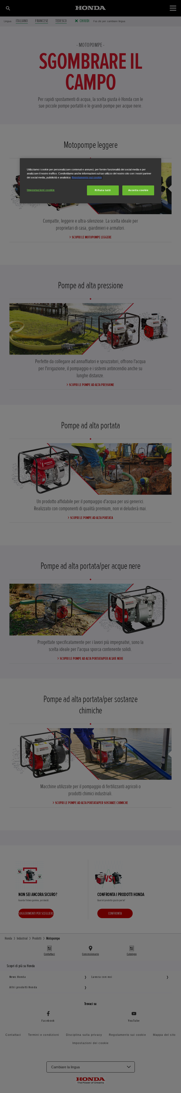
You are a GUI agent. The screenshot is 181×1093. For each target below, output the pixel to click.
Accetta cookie (138, 190)
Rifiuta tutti (103, 190)
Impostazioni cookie (41, 190)
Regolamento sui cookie (87, 177)
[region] (90, 180)
